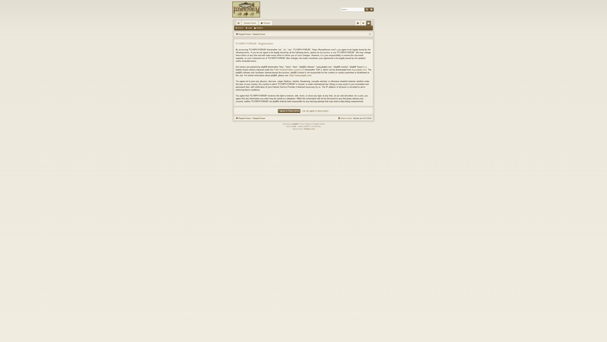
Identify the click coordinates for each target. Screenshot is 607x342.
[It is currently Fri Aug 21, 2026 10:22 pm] (370, 34)
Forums (267, 23)
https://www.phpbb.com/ (300, 75)
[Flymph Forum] (246, 9)
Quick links (239, 23)
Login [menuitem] (364, 23)
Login (250, 28)
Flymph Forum (250, 23)
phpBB (294, 124)
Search (240, 28)
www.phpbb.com (359, 70)
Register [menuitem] (369, 23)
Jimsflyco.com (309, 129)
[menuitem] (358, 23)
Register (260, 28)
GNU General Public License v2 (289, 70)
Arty (294, 126)
